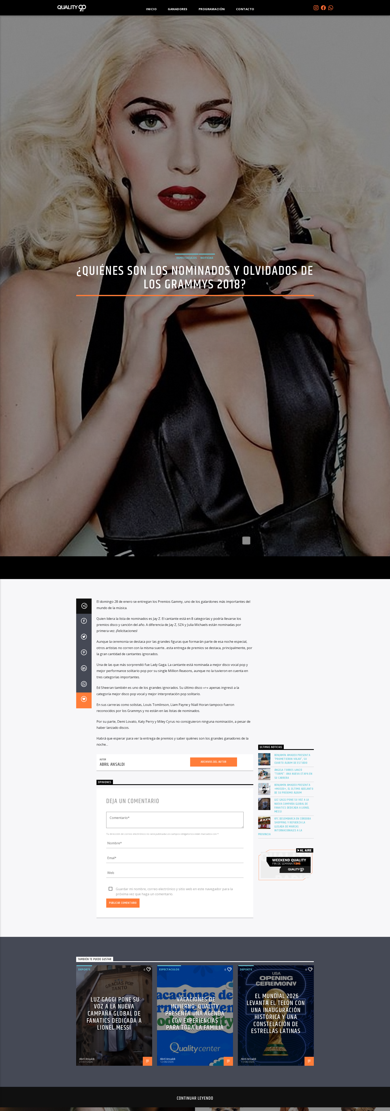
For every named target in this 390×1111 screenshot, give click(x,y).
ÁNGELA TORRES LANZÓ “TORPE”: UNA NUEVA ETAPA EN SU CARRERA (293, 826)
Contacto (245, 9)
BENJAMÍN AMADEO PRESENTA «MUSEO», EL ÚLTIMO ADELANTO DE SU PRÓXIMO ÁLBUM (294, 841)
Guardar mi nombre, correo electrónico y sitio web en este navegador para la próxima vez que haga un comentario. (174, 941)
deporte (84, 1021)
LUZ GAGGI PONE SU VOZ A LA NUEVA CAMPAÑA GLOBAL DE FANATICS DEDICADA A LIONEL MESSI (292, 858)
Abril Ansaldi (112, 816)
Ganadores (177, 9)
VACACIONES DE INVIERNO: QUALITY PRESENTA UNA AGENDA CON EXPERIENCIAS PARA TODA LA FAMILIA (194, 1066)
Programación (212, 9)
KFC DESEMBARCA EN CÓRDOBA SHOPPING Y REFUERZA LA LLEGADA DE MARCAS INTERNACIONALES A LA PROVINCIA (284, 878)
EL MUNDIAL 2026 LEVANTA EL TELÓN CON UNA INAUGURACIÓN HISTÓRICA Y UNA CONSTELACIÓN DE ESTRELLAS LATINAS (276, 1065)
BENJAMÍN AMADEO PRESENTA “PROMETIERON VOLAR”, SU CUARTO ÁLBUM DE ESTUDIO (292, 811)
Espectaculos (187, 282)
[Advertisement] (286, 721)
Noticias (206, 282)
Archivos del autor (213, 814)
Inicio (151, 9)
